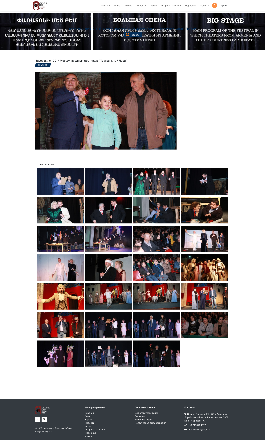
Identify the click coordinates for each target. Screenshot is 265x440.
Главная (105, 5)
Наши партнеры (143, 419)
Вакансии (140, 416)
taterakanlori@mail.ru (199, 429)
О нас (117, 5)
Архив (88, 436)
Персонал (190, 5)
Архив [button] (203, 5)
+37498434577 (198, 425)
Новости (141, 5)
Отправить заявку (171, 5)
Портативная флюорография (150, 422)
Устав (153, 5)
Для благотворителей (146, 413)
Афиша (128, 5)
